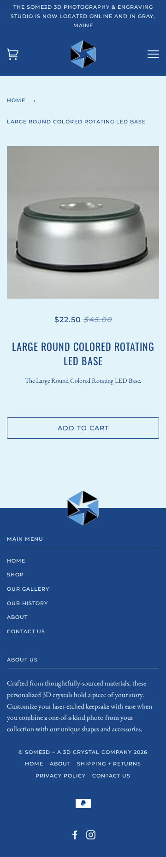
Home (16, 100)
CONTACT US (26, 631)
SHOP (15, 574)
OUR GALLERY (28, 589)
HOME (16, 560)
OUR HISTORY (27, 603)
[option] (83, 222)
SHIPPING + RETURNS (109, 763)
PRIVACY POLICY (61, 775)
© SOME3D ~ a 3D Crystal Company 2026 (83, 752)
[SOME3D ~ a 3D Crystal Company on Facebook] (75, 836)
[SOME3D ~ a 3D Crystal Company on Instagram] (91, 836)
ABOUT (17, 617)
